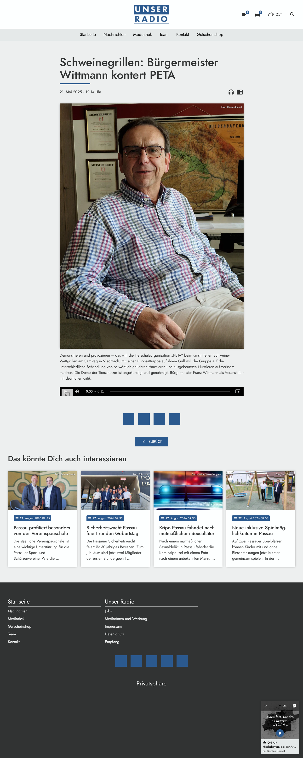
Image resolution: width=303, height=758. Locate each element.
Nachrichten (114, 34)
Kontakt (182, 34)
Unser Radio (119, 601)
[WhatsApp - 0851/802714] (51, 14)
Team (164, 34)
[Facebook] (22, 14)
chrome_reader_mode (239, 92)
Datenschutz (114, 634)
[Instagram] (32, 14)
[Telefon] (41, 14)
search (292, 14)
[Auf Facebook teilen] (128, 419)
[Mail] (12, 14)
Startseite (88, 34)
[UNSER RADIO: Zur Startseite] (152, 14)
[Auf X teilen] (144, 419)
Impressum (113, 626)
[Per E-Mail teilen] (174, 419)
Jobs (108, 611)
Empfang (112, 641)
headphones (231, 92)
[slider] (170, 391)
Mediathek (142, 34)
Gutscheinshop (210, 34)
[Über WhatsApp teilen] (159, 419)
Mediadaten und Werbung (126, 618)
